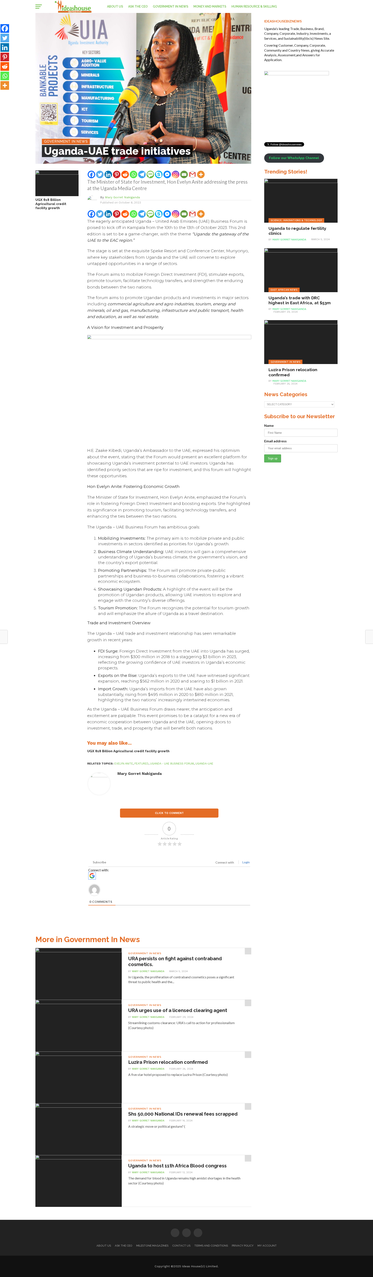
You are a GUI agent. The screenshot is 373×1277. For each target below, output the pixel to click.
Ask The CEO (138, 6)
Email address (275, 441)
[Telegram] (142, 174)
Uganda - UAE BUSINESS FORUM (172, 763)
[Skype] (159, 174)
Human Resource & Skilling (254, 6)
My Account (267, 1245)
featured (141, 763)
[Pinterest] (116, 174)
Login (246, 862)
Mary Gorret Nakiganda (122, 197)
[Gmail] (192, 174)
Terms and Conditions (211, 1245)
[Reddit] (125, 174)
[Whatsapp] (133, 174)
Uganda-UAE (204, 763)
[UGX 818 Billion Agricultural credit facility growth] (57, 173)
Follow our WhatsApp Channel (294, 158)
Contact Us (181, 1245)
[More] (201, 174)
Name (269, 425)
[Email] (184, 174)
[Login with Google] (92, 876)
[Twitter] (100, 174)
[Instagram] (175, 174)
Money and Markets (209, 6)
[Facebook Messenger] (167, 174)
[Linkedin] (108, 174)
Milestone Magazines (152, 1245)
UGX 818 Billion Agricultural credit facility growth (50, 204)
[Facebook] (91, 174)
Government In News (170, 6)
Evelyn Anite (123, 763)
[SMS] (150, 174)
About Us (115, 6)
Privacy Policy (243, 1245)
